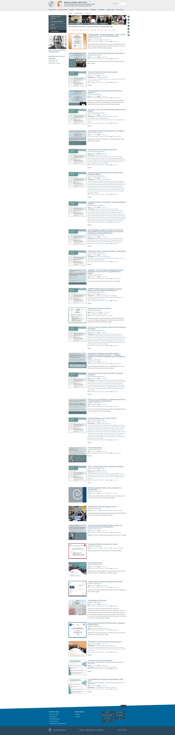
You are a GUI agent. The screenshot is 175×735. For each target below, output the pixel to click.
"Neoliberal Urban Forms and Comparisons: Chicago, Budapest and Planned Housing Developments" (105, 289)
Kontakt (107, 712)
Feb (74, 30)
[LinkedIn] (128, 20)
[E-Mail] (128, 32)
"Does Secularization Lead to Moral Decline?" (102, 418)
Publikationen (53, 716)
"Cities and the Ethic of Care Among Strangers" (103, 72)
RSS (119, 718)
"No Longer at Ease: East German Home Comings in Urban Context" (107, 110)
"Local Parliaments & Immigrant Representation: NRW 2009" (105, 680)
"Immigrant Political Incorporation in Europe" (103, 544)
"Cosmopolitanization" (95, 563)
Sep (98, 30)
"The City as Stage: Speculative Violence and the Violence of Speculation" (107, 328)
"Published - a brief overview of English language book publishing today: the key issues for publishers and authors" (105, 271)
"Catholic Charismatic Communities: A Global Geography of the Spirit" (107, 202)
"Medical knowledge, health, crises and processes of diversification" (104, 488)
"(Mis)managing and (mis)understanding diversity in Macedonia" (105, 91)
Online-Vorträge (54, 721)
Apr (81, 30)
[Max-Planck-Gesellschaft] (51, 730)
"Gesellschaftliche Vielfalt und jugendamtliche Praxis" (105, 581)
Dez (109, 30)
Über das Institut (119, 712)
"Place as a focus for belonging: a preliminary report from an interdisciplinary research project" (106, 400)
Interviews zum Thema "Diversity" (58, 723)
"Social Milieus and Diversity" (97, 600)
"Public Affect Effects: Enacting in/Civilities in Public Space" (107, 251)
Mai (85, 30)
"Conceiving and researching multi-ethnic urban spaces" (106, 53)
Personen (53, 28)
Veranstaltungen (55, 31)
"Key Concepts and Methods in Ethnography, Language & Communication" (106, 623)
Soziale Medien (80, 712)
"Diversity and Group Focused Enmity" (100, 660)
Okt (102, 30)
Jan (70, 30)
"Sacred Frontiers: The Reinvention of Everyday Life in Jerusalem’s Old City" (105, 173)
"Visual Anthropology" (95, 447)
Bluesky (78, 716)
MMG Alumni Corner (54, 714)
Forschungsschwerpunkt (57, 21)
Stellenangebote (119, 715)
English (115, 3)
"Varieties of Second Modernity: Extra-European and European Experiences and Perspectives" (105, 526)
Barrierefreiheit (99, 730)
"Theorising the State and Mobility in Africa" (102, 506)
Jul (91, 30)
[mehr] (110, 48)
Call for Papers (107, 718)
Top (124, 706)
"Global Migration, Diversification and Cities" (102, 149)
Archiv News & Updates (107, 715)
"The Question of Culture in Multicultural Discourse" (105, 642)
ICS (107, 721)
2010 (114, 30)
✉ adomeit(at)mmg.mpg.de (54, 63)
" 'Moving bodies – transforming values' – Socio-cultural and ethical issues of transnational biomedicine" (106, 35)
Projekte (53, 24)
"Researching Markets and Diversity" (100, 308)
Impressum (82, 730)
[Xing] (128, 29)
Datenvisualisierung (55, 718)
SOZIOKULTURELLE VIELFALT (56, 17)
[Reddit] (128, 23)
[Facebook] (128, 17)
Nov (106, 30)
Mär (77, 30)
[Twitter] (128, 26)
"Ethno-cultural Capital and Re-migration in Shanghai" (106, 466)
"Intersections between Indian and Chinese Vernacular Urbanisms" (105, 374)
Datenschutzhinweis (90, 730)
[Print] (128, 35)
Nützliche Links (54, 712)
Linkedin (78, 714)
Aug (95, 30)
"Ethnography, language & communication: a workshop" (106, 131)
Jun (88, 30)
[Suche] (126, 4)
